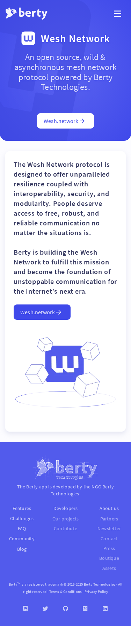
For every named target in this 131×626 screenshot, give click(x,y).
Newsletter (109, 529)
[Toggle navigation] (117, 14)
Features (22, 508)
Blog (22, 549)
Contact (109, 539)
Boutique (109, 558)
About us (109, 508)
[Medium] (85, 609)
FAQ (22, 528)
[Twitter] (46, 609)
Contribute (65, 529)
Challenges (22, 518)
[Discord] (26, 609)
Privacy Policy (96, 591)
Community (22, 538)
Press (109, 548)
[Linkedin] (105, 609)
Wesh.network (62, 120)
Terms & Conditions (65, 591)
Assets (109, 568)
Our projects (65, 519)
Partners (109, 519)
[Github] (65, 609)
